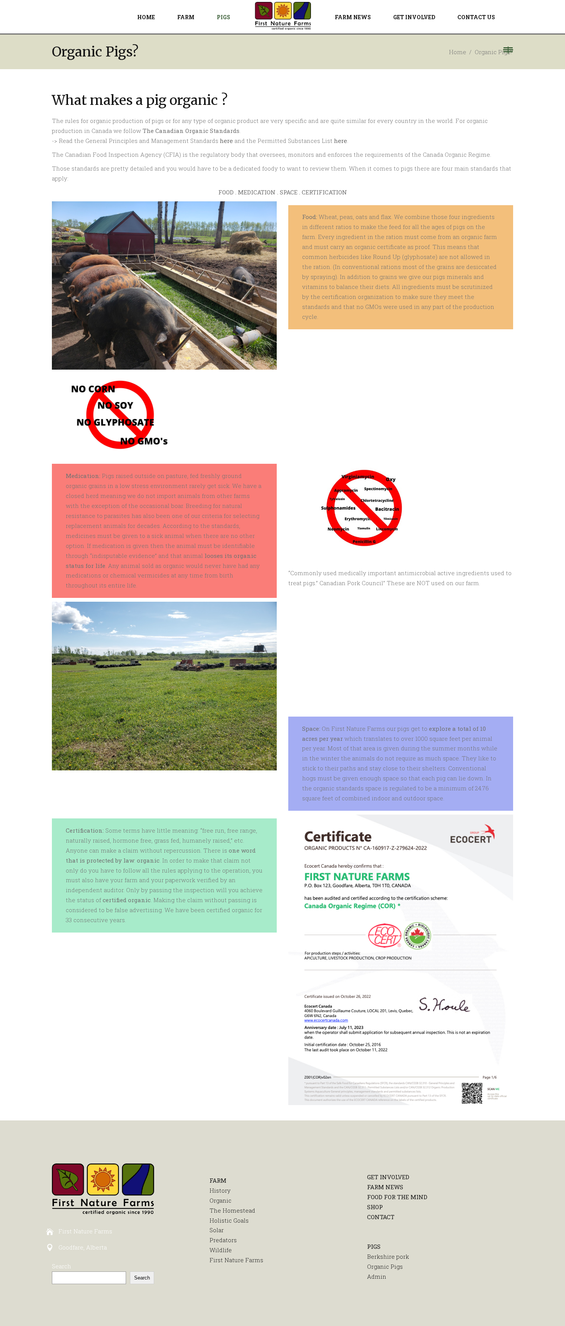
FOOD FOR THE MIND (397, 1197)
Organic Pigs (385, 1266)
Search (61, 1266)
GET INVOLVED (388, 1177)
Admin (376, 1276)
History (220, 1190)
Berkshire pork (388, 1256)
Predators (223, 1240)
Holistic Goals (229, 1220)
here (226, 140)
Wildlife (220, 1250)
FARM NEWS (385, 1187)
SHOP (375, 1207)
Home (457, 52)
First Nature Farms (236, 1260)
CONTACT (380, 1217)
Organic (220, 1200)
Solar (216, 1230)
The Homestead (232, 1210)
